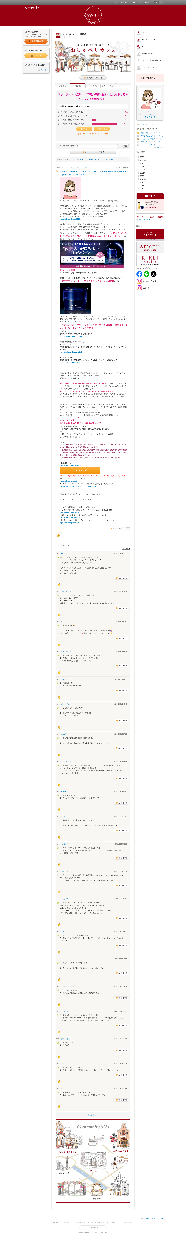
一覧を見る (160, 147)
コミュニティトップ (99, 2)
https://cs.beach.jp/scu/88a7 (70, 518)
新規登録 (124, 2)
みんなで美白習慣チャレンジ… (152, 139)
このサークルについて (147, 124)
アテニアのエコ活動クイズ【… (152, 136)
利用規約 (66, 1222)
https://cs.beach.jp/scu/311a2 (71, 336)
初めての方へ (147, 53)
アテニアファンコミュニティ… (152, 142)
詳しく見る (44, 70)
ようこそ (62, 85)
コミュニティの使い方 (151, 60)
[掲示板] (77, 85)
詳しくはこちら (144, 219)
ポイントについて (149, 67)
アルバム (93, 85)
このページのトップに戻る (154, 1218)
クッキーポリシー (80, 1222)
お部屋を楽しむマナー (148, 78)
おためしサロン (148, 46)
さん (77, 167)
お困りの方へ (136, 2)
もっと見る (76, 1115)
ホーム (145, 32)
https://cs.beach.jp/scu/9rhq (70, 481)
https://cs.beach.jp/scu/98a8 (70, 523)
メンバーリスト (108, 85)
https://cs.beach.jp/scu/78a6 (70, 512)
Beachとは (54, 1222)
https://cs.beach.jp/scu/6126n (70, 466)
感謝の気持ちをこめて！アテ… (152, 133)
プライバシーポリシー (98, 1222)
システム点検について (128, 1222)
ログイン (113, 2)
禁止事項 (112, 1222)
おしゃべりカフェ (149, 39)
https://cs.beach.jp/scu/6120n (70, 219)
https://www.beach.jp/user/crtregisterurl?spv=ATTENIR (79, 486)
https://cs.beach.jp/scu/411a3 (71, 352)
